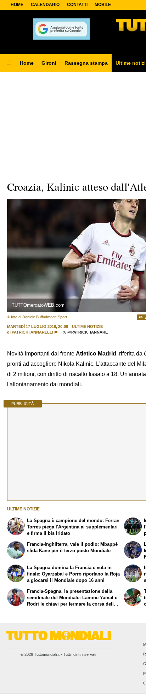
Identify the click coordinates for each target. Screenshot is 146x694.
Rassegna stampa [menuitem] (86, 63)
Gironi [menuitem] (48, 63)
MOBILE (103, 4)
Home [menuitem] (27, 63)
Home (17, 4)
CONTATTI (77, 4)
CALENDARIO (45, 4)
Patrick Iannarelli (32, 332)
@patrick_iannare (87, 332)
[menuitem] (9, 63)
